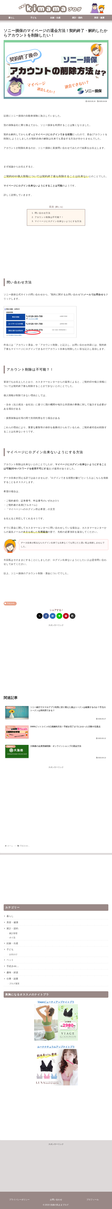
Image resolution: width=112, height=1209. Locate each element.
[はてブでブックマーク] (53, 616)
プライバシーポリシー (19, 1199)
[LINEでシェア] (59, 616)
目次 (51, 207)
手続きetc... (11, 603)
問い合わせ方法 (42, 213)
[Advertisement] (56, 252)
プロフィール (92, 1199)
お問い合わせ (56, 1199)
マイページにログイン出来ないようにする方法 (58, 221)
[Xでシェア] (39, 616)
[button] (72, 616)
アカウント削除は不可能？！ (49, 217)
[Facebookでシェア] (46, 616)
